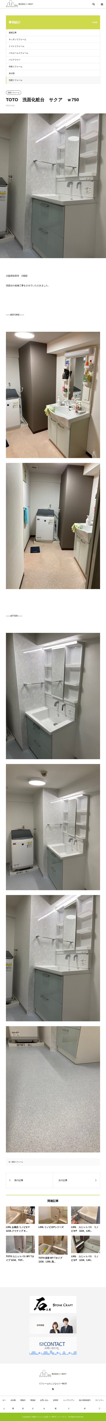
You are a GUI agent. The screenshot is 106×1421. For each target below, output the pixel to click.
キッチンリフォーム (17, 39)
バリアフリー (14, 60)
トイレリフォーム (16, 46)
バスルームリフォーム (18, 53)
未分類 (12, 73)
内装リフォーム (15, 66)
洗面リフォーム (15, 80)
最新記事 (13, 32)
